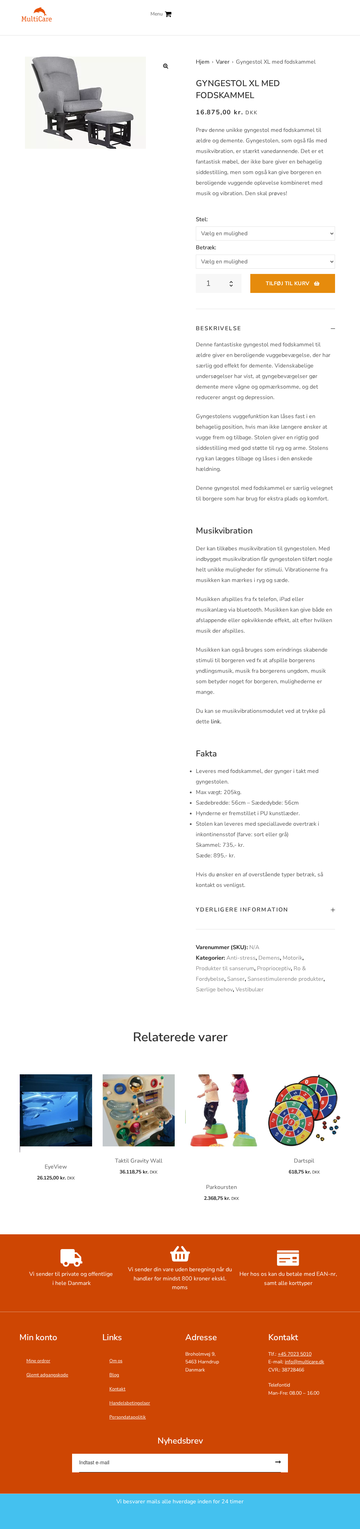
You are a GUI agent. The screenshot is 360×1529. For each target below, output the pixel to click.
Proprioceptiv (274, 968)
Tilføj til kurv (288, 283)
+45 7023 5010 (294, 1354)
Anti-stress (241, 958)
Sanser (236, 979)
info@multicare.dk (304, 1361)
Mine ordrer (38, 1361)
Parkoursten (221, 1187)
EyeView (56, 1167)
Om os (115, 1361)
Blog (114, 1375)
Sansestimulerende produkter (285, 979)
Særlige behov (214, 989)
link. (215, 721)
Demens (269, 958)
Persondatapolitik (127, 1417)
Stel (201, 219)
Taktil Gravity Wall (138, 1161)
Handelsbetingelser (129, 1403)
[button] (165, 65)
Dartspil (304, 1161)
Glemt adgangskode (47, 1375)
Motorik (292, 958)
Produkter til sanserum (225, 968)
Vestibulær (250, 989)
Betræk (205, 247)
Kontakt (117, 1389)
